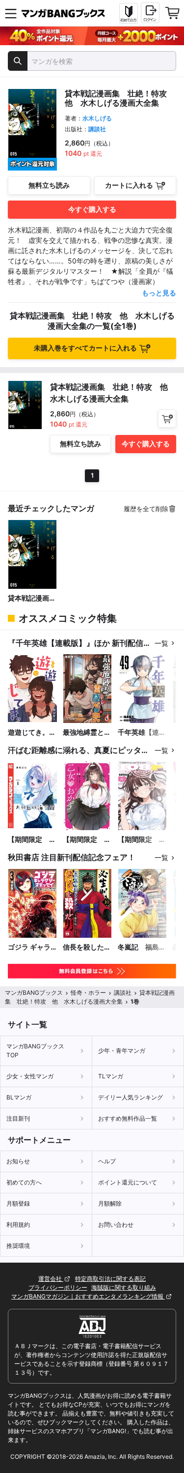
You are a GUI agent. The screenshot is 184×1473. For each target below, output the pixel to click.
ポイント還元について (127, 1182)
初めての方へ (24, 1182)
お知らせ (18, 1161)
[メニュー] (11, 13)
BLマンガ (18, 1097)
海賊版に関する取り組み (123, 1287)
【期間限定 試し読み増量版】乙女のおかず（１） (87, 839)
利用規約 (18, 1224)
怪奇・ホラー (88, 992)
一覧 (161, 643)
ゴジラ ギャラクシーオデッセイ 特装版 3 (32, 947)
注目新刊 (18, 1118)
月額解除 (110, 1203)
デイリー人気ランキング (130, 1097)
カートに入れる (129, 185)
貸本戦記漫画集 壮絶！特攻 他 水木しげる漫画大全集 (32, 598)
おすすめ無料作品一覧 (127, 1118)
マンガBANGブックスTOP (35, 1050)
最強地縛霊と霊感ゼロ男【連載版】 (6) (87, 732)
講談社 (97, 129)
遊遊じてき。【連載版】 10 (30, 732)
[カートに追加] (167, 418)
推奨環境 (18, 1245)
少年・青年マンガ (121, 1050)
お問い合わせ (115, 1224)
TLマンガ (110, 1076)
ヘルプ (107, 1161)
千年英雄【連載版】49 (142, 732)
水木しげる (97, 118)
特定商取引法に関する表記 (110, 1278)
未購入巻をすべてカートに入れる (85, 348)
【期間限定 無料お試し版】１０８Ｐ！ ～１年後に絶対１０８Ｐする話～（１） (142, 839)
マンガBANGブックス (34, 992)
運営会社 (50, 1278)
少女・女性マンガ (29, 1076)
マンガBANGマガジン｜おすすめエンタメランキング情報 (88, 1296)
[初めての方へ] (128, 13)
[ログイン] (150, 12)
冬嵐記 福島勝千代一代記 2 (142, 947)
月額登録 (18, 1203)
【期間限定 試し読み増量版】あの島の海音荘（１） (32, 839)
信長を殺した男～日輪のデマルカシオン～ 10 (87, 947)
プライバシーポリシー (57, 1287)
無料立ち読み (49, 185)
